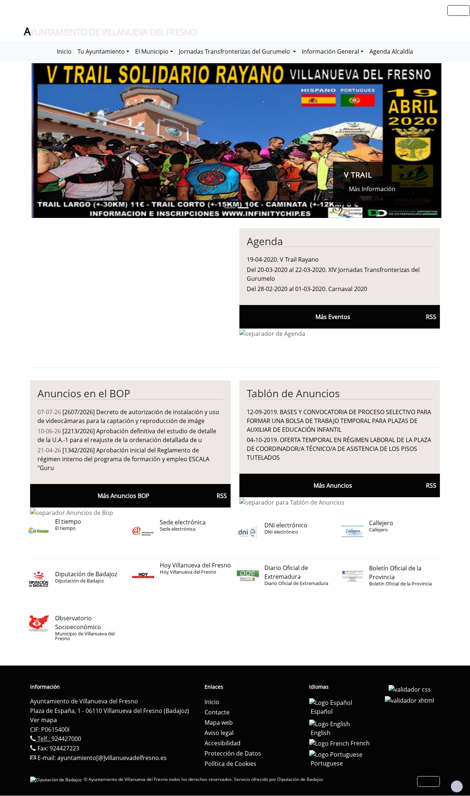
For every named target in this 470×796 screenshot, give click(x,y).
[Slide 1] (243, 208)
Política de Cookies (230, 764)
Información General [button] (330, 51)
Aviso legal (219, 733)
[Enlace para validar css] (409, 689)
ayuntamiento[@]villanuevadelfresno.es (112, 758)
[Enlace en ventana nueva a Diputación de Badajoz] (57, 779)
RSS (431, 485)
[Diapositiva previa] (62, 140)
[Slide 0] (229, 208)
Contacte (217, 712)
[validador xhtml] (409, 700)
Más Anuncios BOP (123, 496)
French (359, 743)
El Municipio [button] (152, 51)
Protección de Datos (233, 753)
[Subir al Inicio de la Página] (457, 786)
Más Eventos (332, 317)
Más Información (372, 189)
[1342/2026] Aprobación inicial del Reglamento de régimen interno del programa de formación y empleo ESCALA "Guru (123, 459)
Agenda (265, 241)
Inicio (64, 51)
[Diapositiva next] (410, 140)
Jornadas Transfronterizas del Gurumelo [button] (235, 51)
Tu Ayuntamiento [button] (101, 51)
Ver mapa (43, 720)
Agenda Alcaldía (391, 51)
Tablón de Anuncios (293, 393)
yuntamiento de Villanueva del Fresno (110, 31)
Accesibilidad (223, 743)
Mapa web (219, 722)
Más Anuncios (333, 485)
